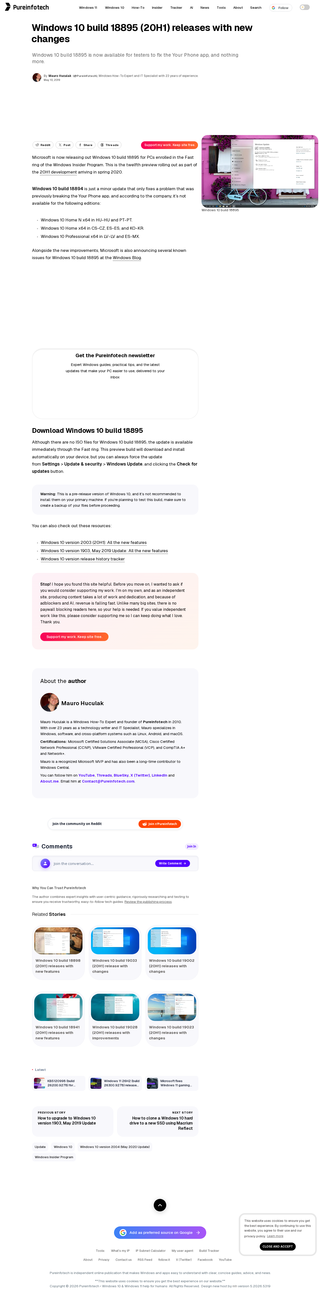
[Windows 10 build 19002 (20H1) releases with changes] (172, 941)
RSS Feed (145, 1260)
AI (191, 7)
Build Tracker (209, 1251)
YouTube (225, 1260)
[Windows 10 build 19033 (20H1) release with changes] (115, 941)
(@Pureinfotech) (85, 76)
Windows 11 (88, 7)
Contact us (124, 1260)
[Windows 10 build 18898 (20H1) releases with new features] (58, 941)
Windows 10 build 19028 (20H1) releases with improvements (115, 1032)
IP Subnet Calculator (151, 1251)
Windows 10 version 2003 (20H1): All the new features (94, 542)
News (205, 7)
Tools (221, 7)
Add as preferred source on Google (161, 1232)
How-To (138, 7)
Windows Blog (127, 257)
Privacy (104, 1260)
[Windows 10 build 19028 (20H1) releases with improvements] (115, 1007)
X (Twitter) (184, 1260)
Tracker (176, 7)
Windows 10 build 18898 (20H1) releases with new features (58, 966)
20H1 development (58, 172)
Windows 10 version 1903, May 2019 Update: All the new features (104, 550)
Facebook (205, 1260)
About (238, 7)
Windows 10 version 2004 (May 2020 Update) (115, 1147)
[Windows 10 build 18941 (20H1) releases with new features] (58, 1007)
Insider (157, 7)
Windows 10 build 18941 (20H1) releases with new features (58, 1032)
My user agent (182, 1251)
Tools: (100, 1251)
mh (234, 1286)
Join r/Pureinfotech (162, 824)
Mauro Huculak (60, 76)
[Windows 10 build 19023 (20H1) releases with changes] (172, 1007)
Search (256, 7)
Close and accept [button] (277, 1246)
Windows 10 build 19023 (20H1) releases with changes (171, 1032)
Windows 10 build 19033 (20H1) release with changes (114, 966)
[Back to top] (160, 1205)
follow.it (164, 1260)
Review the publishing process (148, 901)
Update (40, 1147)
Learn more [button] (275, 1236)
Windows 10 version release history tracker (83, 559)
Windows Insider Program (54, 1157)
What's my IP (120, 1251)
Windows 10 (114, 7)
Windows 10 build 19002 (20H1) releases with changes (171, 966)
